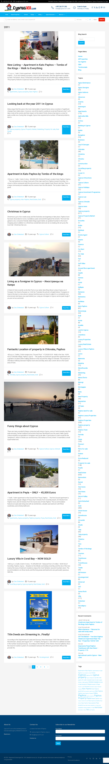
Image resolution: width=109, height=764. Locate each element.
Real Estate (33, 199)
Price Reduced (83, 458)
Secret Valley (82, 496)
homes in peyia (93, 682)
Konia (80, 320)
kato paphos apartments (89, 691)
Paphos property (34, 518)
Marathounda (83, 368)
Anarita (80, 102)
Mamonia (81, 358)
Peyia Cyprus (95, 698)
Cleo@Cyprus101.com (63, 8)
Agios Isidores (83, 92)
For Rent (81, 249)
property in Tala (90, 707)
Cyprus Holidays (83, 187)
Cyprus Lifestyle (55, 449)
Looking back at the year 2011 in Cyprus (30, 103)
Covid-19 (81, 173)
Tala (79, 530)
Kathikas (81, 301)
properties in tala (82, 707)
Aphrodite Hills (83, 116)
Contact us (33, 738)
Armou (80, 121)
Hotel (80, 282)
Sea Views (81, 492)
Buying (32, 14)
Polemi (80, 453)
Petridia (81, 434)
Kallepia (81, 287)
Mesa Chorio (82, 377)
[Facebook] (87, 758)
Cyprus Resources (50, 14)
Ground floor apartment (86, 268)
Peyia (42, 518)
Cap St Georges (83, 144)
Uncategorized (44, 657)
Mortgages (82, 387)
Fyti (79, 259)
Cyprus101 (89, 675)
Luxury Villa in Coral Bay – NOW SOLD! (29, 558)
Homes (80, 278)
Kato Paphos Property (88, 693)
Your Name (59, 728)
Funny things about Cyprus (22, 426)
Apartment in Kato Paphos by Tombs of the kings (35, 173)
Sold (39, 199)
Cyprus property (23, 92)
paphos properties (90, 696)
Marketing (40, 129)
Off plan (81, 406)
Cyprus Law (82, 197)
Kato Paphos (33, 92)
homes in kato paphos (83, 682)
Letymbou (81, 335)
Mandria (81, 363)
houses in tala (81, 686)
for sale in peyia (86, 680)
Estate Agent (82, 235)
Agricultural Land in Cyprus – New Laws (89, 656)
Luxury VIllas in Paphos (86, 349)
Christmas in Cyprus (18, 211)
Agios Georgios (83, 87)
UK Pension (82, 572)
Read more (7, 734)
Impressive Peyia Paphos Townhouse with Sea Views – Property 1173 (88, 648)
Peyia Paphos (84, 703)
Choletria (81, 154)
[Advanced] (90, 19)
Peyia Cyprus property (94, 700)
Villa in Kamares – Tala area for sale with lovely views (89, 630)
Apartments (13, 92)
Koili (79, 316)
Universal (81, 582)
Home (6, 14)
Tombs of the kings (85, 549)
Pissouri (81, 444)
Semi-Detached (83, 501)
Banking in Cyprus (84, 125)
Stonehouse (82, 515)
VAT (79, 587)
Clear (95, 19)
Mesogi (80, 382)
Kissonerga (82, 311)
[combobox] (82, 19)
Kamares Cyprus (93, 686)
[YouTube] (100, 758)
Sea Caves (81, 487)
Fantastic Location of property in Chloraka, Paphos (36, 349)
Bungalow (81, 135)
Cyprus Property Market (29, 129)
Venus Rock (82, 591)
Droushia (81, 221)
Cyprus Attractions (85, 178)
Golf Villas (81, 263)
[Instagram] (94, 758)
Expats (80, 240)
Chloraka (12, 375)
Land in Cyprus (83, 330)
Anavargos (82, 106)
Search (102, 19)
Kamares (81, 292)
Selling (39, 14)
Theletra (81, 539)
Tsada (80, 568)
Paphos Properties (84, 420)
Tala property (83, 534)
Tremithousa (82, 563)
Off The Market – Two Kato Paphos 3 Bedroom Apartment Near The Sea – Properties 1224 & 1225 (90, 639)
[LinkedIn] (97, 758)
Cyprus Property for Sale (91, 677)
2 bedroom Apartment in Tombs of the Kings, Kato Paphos (90, 623)
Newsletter (82, 401)
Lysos (80, 354)
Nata (79, 392)
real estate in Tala (82, 709)
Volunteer (81, 601)
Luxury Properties (84, 339)
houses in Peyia (95, 684)
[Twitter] (90, 758)
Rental (80, 482)
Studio (80, 525)
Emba (80, 225)
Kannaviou (81, 297)
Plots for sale (83, 449)
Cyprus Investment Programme (89, 192)
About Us (61, 14)
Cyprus (82, 675)
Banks (80, 130)
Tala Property (92, 709)
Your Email (58, 735)
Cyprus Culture (44, 234)
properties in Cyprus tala (96, 705)
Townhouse (82, 558)
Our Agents (82, 62)
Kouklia (80, 325)
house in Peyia (86, 684)
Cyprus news (82, 206)
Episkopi (81, 230)
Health (80, 273)
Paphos (82, 695)
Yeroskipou (82, 606)
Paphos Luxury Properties (87, 415)
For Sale (81, 254)
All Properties (83, 59)
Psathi (80, 468)
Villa (79, 596)
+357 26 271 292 (61, 6)
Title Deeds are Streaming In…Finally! (28, 634)
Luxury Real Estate (84, 344)
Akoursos (81, 97)
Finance (81, 244)
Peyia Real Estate (86, 705)
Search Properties (15, 14)
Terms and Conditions (74, 760)
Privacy (70, 757)
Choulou (81, 159)
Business (81, 140)
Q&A (79, 64)
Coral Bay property (16, 584)
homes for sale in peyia (96, 680)
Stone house (82, 511)
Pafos (96, 693)
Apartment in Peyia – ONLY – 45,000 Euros (31, 492)
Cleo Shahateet (19, 89)
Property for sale (50, 129)
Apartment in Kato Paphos (85, 670)
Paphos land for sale (85, 411)
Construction (82, 164)
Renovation (82, 477)
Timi (79, 544)
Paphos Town (82, 430)
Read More (66, 89)
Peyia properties (92, 703)
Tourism (81, 553)
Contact (26, 14)
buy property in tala (86, 673)
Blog (79, 70)
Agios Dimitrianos (84, 83)
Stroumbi (81, 520)
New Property (83, 396)
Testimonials (82, 67)
